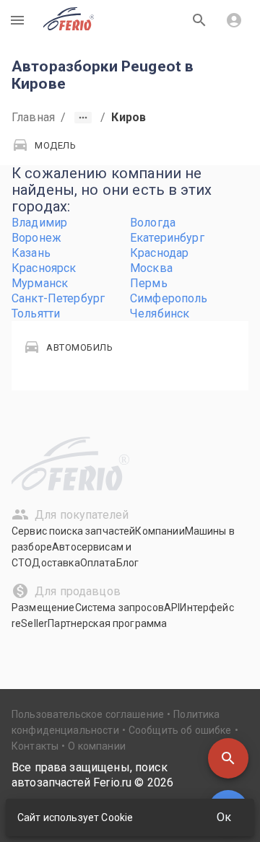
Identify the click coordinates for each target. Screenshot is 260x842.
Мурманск (40, 283)
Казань (31, 253)
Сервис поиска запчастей (73, 531)
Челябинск (159, 313)
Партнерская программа (107, 623)
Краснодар (159, 253)
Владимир (39, 222)
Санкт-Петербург (58, 298)
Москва (151, 268)
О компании (97, 746)
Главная (33, 117)
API (172, 607)
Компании (159, 531)
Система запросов (119, 607)
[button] (228, 758)
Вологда (153, 222)
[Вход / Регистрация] (234, 20)
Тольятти (36, 313)
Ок (224, 817)
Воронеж (36, 238)
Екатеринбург (167, 238)
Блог (127, 563)
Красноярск (44, 268)
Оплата (98, 563)
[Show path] (83, 117)
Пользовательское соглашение (88, 714)
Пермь (149, 283)
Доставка (55, 563)
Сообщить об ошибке (180, 730)
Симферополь (169, 298)
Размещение (43, 607)
